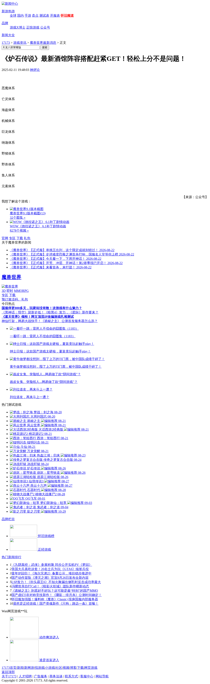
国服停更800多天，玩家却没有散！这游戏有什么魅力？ (42, 308)
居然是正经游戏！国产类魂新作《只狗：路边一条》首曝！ (55, 603)
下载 (19, 238)
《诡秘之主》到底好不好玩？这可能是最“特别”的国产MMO (54, 590)
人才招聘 (25, 676)
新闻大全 (8, 35)
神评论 (35, 70)
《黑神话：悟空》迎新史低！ (23, 312)
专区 (12, 238)
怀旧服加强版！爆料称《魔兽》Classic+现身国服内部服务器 (54, 599)
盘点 (35, 15)
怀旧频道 (67, 15)
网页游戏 (90, 667)
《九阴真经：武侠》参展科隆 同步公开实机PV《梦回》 (51, 564)
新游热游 (8, 11)
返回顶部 (8, 672)
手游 (28, 15)
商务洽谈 (56, 676)
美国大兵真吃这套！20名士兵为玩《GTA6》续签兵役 (50, 569)
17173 (6, 42)
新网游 (29, 667)
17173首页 (9, 667)
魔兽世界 (11, 277)
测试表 (44, 15)
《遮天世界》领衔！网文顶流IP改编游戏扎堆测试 (38, 316)
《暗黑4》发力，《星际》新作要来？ (71, 312)
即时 (10, 290)
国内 (20, 15)
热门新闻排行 (11, 557)
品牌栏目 (8, 519)
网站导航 (102, 676)
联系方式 (71, 676)
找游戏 (40, 667)
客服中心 (86, 676)
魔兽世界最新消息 (43, 42)
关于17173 (9, 676)
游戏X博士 (17, 27)
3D (4, 290)
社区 (59, 667)
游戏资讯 (19, 42)
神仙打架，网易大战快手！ (21, 321)
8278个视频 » (19, 230)
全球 (13, 15)
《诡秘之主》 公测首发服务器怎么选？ (69, 321)
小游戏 (50, 667)
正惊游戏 (32, 27)
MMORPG (21, 290)
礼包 (27, 238)
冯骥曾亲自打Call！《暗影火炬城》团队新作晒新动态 (50, 586)
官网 (5, 238)
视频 (66, 667)
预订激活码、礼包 (15, 299)
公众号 (45, 27)
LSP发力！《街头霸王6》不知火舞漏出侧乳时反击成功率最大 (56, 582)
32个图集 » (17, 217)
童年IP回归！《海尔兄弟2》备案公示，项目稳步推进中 (51, 573)
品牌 (5, 23)
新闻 (20, 667)
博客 (73, 667)
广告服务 (40, 676)
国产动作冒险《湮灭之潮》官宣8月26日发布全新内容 (50, 577)
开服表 (55, 15)
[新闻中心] (10, 3)
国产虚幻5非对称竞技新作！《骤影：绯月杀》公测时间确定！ (56, 595)
